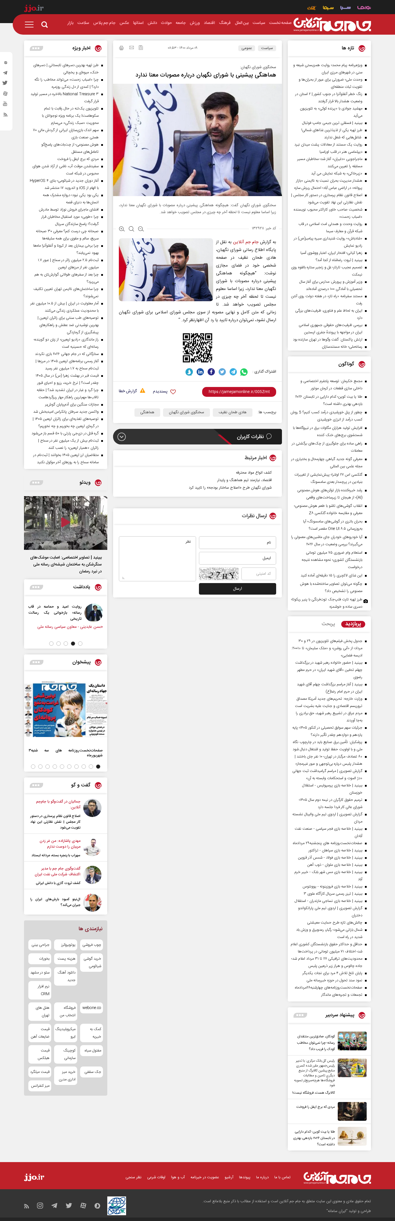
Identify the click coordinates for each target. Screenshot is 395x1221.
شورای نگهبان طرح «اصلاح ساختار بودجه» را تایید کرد (230, 488)
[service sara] (345, 8)
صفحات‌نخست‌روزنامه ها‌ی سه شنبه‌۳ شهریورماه (66, 752)
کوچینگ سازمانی (69, 1054)
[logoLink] (332, 24)
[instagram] (5, 64)
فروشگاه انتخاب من (67, 1012)
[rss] (5, 116)
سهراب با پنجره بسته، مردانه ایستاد (56, 855)
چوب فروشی (91, 945)
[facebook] (211, 371)
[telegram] (5, 74)
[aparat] (5, 95)
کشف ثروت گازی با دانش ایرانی (58, 883)
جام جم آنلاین (246, 242)
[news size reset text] (131, 229)
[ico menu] (31, 24)
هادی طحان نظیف (233, 412)
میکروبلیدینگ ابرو (65, 1033)
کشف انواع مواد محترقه (254, 473)
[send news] (131, 48)
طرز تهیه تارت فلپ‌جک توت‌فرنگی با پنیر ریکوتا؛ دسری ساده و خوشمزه (326, 603)
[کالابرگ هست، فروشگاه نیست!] (351, 1077)
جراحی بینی (40, 945)
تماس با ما (282, 1177)
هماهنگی (147, 412)
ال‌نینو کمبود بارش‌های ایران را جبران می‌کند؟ (55, 902)
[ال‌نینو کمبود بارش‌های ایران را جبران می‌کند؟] (92, 903)
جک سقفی (92, 1072)
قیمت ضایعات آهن (40, 1033)
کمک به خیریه (95, 1033)
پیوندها (244, 1177)
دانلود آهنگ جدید (66, 976)
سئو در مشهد (39, 972)
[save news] (141, 48)
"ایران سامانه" (337, 1211)
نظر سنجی (133, 1177)
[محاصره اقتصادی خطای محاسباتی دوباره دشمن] (70, 613)
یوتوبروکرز (68, 945)
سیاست (267, 48)
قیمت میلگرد (39, 1072)
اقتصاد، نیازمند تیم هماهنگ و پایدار (244, 480)
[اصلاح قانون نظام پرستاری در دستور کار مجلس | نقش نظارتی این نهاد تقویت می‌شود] (92, 815)
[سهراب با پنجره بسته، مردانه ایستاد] (92, 848)
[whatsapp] (244, 371)
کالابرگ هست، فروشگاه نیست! (313, 1093)
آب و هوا (178, 1177)
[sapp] (5, 105)
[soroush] (189, 371)
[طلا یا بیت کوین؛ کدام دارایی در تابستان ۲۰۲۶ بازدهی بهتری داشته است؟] (351, 1137)
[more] (300, 1015)
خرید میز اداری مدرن (67, 1076)
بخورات (44, 959)
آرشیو (229, 1177)
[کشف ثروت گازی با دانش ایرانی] (92, 876)
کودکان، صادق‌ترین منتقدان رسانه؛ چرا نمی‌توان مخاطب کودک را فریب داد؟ (316, 1043)
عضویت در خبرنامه (205, 1177)
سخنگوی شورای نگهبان (186, 412)
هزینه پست (66, 959)
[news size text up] (122, 229)
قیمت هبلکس (43, 1054)
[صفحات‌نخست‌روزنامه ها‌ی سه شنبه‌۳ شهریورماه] (65, 709)
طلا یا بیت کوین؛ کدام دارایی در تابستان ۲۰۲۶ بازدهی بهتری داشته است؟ (314, 1138)
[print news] (121, 48)
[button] (80, 643)
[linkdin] (200, 371)
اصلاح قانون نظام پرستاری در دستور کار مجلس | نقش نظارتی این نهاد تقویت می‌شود (55, 822)
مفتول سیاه (93, 1050)
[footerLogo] (337, 1178)
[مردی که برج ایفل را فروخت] (351, 1111)
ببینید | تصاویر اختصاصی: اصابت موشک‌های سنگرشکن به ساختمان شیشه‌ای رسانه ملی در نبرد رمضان (66, 564)
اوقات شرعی (156, 1177)
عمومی (246, 48)
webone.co (91, 1008)
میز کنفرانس (40, 1086)
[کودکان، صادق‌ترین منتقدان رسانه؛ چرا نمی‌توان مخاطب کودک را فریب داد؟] (351, 1042)
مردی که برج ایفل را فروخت (315, 1107)
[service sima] (328, 8)
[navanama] (364, 8)
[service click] (311, 8)
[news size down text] (141, 229)
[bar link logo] (34, 9)
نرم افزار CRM (43, 990)
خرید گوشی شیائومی (92, 962)
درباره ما (262, 1177)
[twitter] (5, 84)
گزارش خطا (128, 391)
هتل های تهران (42, 1012)
